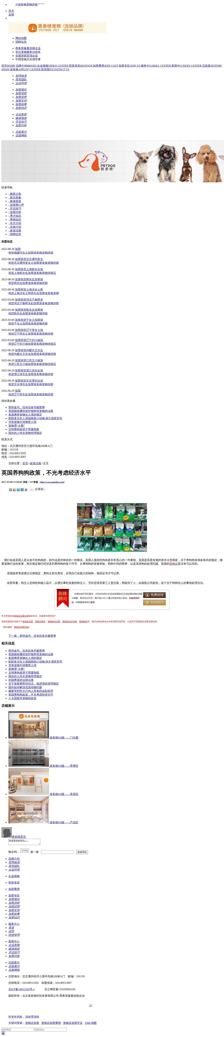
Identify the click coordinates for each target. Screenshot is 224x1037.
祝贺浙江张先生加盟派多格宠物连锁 (30, 374)
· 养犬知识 (14, 215)
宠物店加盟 (27, 621)
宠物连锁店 (40, 621)
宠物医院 (83, 621)
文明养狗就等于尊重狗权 (23, 429)
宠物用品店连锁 (69, 621)
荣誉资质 (81, 65)
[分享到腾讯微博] (18, 490)
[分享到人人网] (22, 490)
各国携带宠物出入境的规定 (25, 414)
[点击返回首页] (57, 32)
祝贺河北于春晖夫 (32, 299)
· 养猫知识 (14, 219)
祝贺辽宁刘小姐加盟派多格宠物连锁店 (32, 343)
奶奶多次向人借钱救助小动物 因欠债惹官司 (35, 418)
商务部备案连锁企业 (28, 48)
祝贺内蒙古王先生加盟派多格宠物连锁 (32, 353)
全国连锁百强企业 (26, 55)
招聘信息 (21, 41)
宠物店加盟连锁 (21, 616)
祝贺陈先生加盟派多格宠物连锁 (28, 313)
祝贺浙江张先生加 (32, 370)
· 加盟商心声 (16, 204)
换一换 (34, 851)
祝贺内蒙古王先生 (32, 350)
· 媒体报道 (14, 201)
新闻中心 (187, 65)
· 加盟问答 (14, 212)
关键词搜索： (16, 1022)
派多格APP (25, 69)
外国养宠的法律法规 (21, 679)
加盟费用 (106, 65)
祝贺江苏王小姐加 (32, 360)
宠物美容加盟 (54, 621)
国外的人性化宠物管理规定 (25, 432)
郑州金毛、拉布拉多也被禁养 (26, 407)
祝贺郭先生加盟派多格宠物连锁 (28, 283)
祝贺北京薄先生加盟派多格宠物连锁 (30, 384)
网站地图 (21, 38)
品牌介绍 (26, 65)
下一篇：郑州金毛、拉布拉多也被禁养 (32, 635)
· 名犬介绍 (14, 223)
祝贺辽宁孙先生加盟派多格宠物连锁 (30, 394)
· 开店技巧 (14, 208)
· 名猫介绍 (14, 226)
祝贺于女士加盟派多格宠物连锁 (28, 323)
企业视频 (53, 65)
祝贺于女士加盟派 (32, 319)
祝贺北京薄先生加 (32, 380)
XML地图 (91, 1022)
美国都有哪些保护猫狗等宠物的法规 (30, 410)
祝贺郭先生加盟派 (32, 279)
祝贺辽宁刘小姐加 (32, 340)
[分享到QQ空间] (10, 490)
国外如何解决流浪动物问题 (25, 687)
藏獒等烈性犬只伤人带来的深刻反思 (30, 690)
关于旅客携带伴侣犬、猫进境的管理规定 (33, 683)
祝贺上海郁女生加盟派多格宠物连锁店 (32, 272)
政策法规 (35, 463)
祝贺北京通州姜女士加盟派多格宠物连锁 (33, 262)
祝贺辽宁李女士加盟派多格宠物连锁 (30, 333)
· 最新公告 (14, 193)
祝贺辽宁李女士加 (32, 330)
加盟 (18, 249)
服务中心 (156, 65)
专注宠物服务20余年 (28, 51)
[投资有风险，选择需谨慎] (29, 1013)
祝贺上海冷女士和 (32, 289)
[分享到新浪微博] (14, 490)
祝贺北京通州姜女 (32, 259)
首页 (8, 65)
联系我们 (55, 69)
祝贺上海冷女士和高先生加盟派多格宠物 (33, 293)
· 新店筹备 (14, 197)
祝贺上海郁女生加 (32, 269)
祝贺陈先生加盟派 (32, 309)
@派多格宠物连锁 (26, 4)
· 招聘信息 (14, 234)
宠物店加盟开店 (73, 1022)
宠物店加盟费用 (51, 1022)
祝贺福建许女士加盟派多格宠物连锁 (30, 252)
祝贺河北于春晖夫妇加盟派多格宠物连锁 (33, 303)
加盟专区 (130, 65)
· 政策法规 (14, 230)
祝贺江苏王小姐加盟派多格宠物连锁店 (32, 364)
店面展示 (14, 962)
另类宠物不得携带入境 (22, 421)
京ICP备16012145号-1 (21, 989)
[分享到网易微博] (26, 490)
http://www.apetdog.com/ (52, 482)
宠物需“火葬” (16, 425)
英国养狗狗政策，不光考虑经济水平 (30, 694)
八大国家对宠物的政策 (22, 698)
